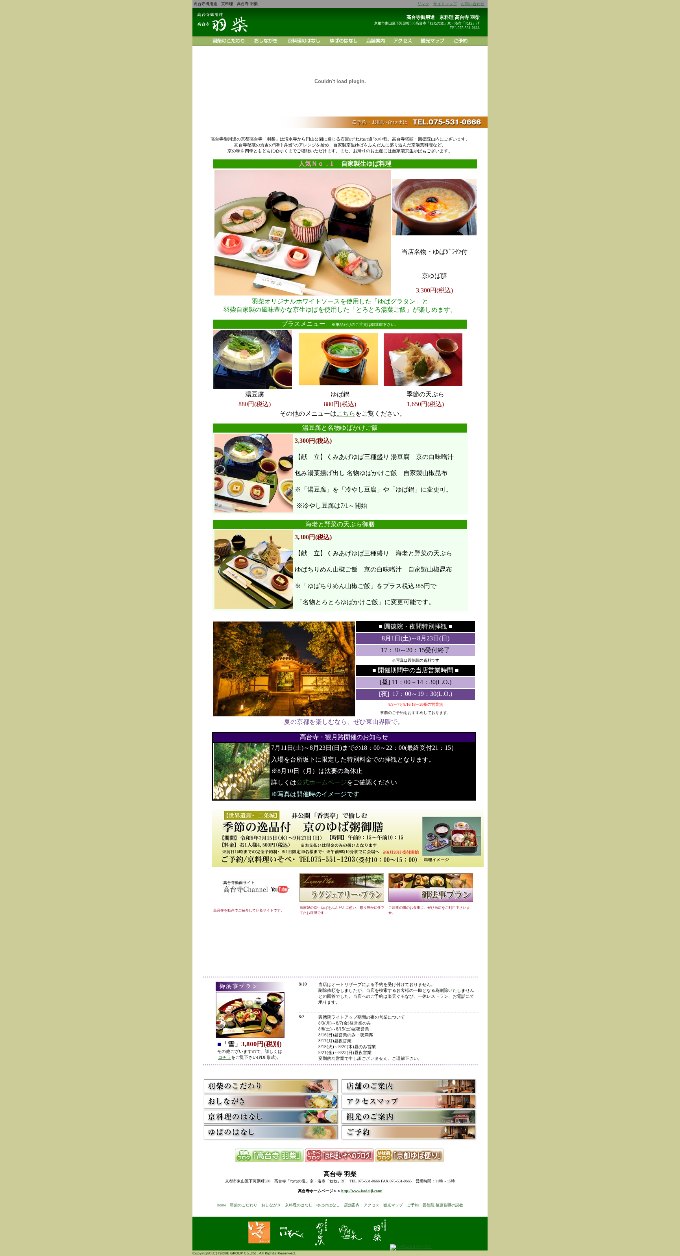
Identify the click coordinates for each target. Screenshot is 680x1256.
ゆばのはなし (328, 1205)
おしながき (271, 1205)
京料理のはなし (298, 1205)
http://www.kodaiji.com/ (361, 1191)
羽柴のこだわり (243, 1205)
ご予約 (413, 1205)
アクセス (371, 1205)
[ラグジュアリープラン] (341, 900)
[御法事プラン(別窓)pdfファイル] (430, 900)
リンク (423, 4)
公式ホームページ (321, 782)
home (221, 1205)
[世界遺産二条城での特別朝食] (348, 870)
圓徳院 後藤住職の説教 (443, 1205)
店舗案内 (352, 1205)
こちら (345, 413)
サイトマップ (445, 4)
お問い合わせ (472, 4)
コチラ (224, 1057)
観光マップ (393, 1205)
